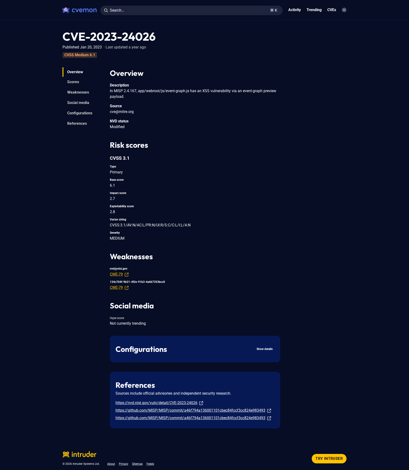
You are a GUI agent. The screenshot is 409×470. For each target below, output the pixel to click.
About (111, 464)
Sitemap (137, 464)
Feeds (150, 464)
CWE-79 (116, 274)
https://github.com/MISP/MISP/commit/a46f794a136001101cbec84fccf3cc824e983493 (190, 410)
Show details (265, 349)
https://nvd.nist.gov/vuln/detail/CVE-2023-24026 (156, 403)
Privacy (123, 464)
